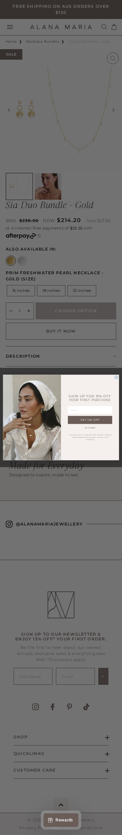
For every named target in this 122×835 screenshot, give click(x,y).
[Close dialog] (116, 377)
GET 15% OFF (90, 420)
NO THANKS (90, 428)
